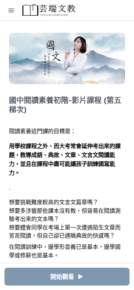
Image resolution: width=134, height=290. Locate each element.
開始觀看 (62, 276)
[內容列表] (11, 10)
